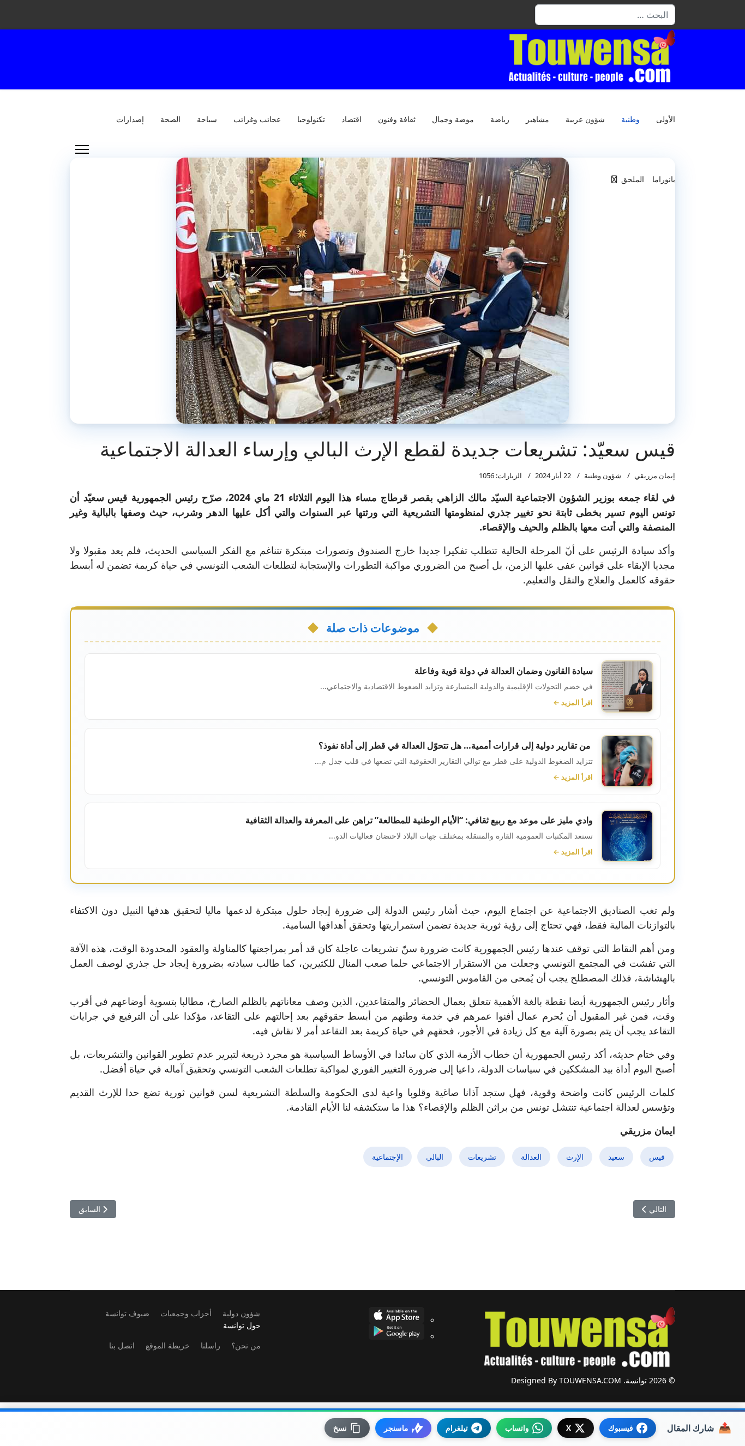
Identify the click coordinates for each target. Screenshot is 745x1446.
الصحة (170, 119)
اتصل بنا (122, 1345)
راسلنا (210, 1345)
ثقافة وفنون (397, 119)
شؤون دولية (241, 1313)
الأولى (665, 119)
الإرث (575, 1157)
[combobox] (605, 14)
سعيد (616, 1157)
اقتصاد (351, 119)
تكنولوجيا (311, 119)
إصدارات (130, 119)
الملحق (632, 179)
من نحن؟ (246, 1345)
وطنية (630, 119)
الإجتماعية (387, 1157)
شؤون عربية (585, 119)
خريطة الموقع (168, 1345)
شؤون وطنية (602, 475)
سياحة (207, 119)
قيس (657, 1157)
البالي (434, 1157)
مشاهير (537, 119)
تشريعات (482, 1157)
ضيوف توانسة (127, 1313)
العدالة (531, 1157)
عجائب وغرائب (257, 119)
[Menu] (82, 149)
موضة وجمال (453, 119)
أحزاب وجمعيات (186, 1313)
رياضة (499, 119)
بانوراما (663, 179)
